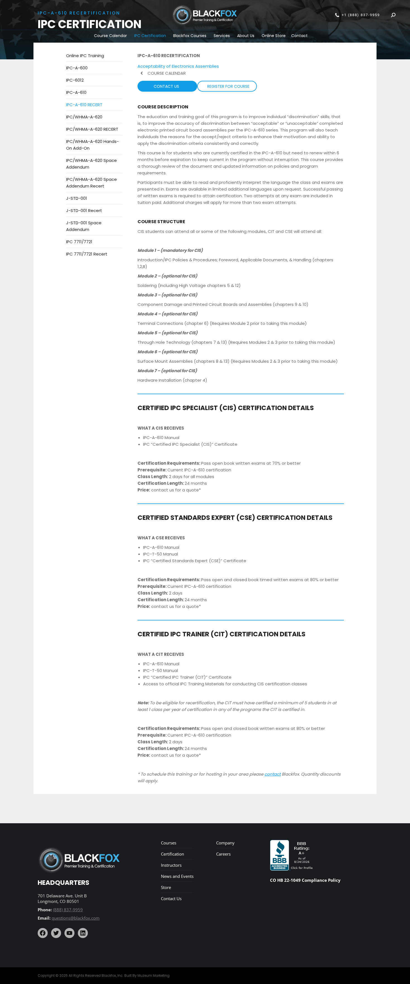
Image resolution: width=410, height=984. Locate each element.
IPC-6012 (75, 80)
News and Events (177, 876)
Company (225, 843)
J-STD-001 (76, 198)
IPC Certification (150, 35)
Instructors (171, 865)
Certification (172, 854)
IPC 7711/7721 (79, 242)
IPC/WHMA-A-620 (84, 117)
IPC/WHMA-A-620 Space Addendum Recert (91, 182)
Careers (223, 854)
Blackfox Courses (189, 35)
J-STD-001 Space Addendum (84, 226)
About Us (245, 35)
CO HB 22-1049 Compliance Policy (305, 880)
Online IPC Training (85, 56)
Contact (299, 35)
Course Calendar (110, 35)
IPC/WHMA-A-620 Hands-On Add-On (92, 144)
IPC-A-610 (76, 92)
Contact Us (171, 898)
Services (222, 35)
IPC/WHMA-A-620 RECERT (92, 129)
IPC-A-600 (77, 68)
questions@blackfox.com (76, 918)
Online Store (274, 35)
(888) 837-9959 (68, 909)
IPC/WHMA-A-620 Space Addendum (91, 163)
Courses (168, 843)
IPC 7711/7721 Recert (86, 254)
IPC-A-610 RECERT (84, 105)
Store (166, 887)
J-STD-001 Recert (84, 210)
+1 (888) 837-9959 (361, 15)
